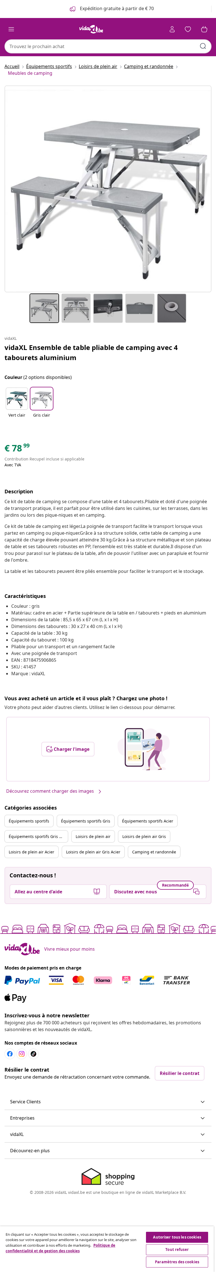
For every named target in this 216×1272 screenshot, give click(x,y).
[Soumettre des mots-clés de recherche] (203, 46)
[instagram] (21, 1054)
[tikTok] (33, 1054)
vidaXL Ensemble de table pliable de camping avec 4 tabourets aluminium (91, 352)
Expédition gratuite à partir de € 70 (116, 8)
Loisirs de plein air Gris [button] (144, 836)
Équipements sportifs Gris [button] (85, 821)
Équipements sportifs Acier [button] (147, 821)
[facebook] (10, 1054)
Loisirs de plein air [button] (93, 836)
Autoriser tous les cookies (177, 1237)
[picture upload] (143, 749)
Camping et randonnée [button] (154, 852)
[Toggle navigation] (11, 29)
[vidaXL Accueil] (91, 29)
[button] (17, 405)
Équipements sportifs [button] (29, 821)
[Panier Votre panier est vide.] (204, 29)
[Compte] (172, 29)
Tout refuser (177, 1249)
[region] (107, 1249)
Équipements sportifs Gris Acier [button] (38, 836)
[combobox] (108, 46)
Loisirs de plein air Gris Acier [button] (93, 852)
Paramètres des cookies (177, 1261)
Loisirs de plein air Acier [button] (31, 852)
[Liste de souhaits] (188, 29)
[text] (17, 449)
